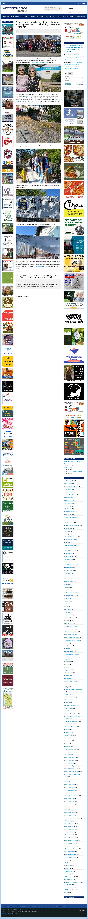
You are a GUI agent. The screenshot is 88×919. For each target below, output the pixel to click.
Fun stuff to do (68, 581)
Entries (4, 913)
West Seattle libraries (70, 807)
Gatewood (67, 590)
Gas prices (67, 587)
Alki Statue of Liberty (70, 500)
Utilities (67, 743)
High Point (67, 612)
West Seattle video (69, 851)
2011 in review (68, 483)
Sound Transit (68, 708)
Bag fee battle (68, 509)
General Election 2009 (70, 595)
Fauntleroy (67, 573)
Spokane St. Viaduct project (71, 721)
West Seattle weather (70, 854)
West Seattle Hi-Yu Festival (71, 796)
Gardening (67, 584)
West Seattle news (69, 812)
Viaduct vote (68, 746)
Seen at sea (67, 700)
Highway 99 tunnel (69, 618)
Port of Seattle (68, 673)
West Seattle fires (69, 787)
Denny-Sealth (68, 548)
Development (68, 553)
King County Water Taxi (71, 634)
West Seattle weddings (70, 857)
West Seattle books (69, 763)
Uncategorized (68, 741)
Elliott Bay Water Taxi (70, 565)
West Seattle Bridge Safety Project (73, 766)
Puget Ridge (68, 678)
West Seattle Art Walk (70, 757)
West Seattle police (69, 826)
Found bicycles (68, 576)
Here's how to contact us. (38, 909)
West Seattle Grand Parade (71, 793)
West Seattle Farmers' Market (72, 779)
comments (10, 913)
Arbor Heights (68, 506)
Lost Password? (79, 84)
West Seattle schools (70, 843)
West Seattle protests (70, 832)
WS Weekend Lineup (70, 890)
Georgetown (68, 601)
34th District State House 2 (71, 486)
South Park (67, 711)
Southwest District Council (71, 714)
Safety (66, 687)
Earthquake (68, 562)
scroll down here (40, 266)
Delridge (67, 542)
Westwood (67, 860)
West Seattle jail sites (70, 804)
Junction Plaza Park (70, 629)
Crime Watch (31, 16)
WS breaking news (69, 877)
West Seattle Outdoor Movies (72, 818)
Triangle (67, 738)
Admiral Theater (69, 492)
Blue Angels (68, 514)
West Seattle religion (70, 835)
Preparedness (68, 675)
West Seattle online (69, 815)
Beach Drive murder (70, 511)
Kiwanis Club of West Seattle (72, 637)
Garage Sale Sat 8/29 (68, 467)
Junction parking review (71, 626)
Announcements (69, 503)
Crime (66, 534)
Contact (25, 16)
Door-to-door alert (69, 556)
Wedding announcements (71, 752)
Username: (67, 76)
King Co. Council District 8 (71, 632)
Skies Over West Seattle (70, 705)
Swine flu (67, 729)
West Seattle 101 (69, 754)
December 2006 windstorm (71, 537)
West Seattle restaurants (71, 837)
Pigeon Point (68, 670)
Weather (72, 16)
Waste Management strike (71, 749)
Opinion (67, 664)
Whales (67, 863)
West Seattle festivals (70, 784)
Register (70, 73)
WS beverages (68, 874)
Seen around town (69, 697)
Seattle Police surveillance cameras (73, 689)
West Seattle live (69, 810)
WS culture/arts (69, 879)
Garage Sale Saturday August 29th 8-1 (73, 471)
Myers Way (67, 648)
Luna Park (67, 643)
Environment (68, 567)
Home (4, 16)
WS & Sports (68, 871)
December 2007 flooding (71, 539)
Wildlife (67, 868)
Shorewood (68, 702)
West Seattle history (70, 798)
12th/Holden (28, 96)
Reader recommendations (71, 681)
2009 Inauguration (69, 481)
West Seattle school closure (71, 840)
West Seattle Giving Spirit (71, 790)
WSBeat (67, 892)
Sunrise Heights (69, 724)
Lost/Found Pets (44, 16)
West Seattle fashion (70, 782)
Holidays (67, 620)
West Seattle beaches (70, 760)
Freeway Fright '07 (69, 579)
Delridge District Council (71, 545)
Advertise (9, 16)
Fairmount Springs (69, 570)
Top (16, 913)
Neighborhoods (69, 651)
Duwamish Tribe (69, 559)
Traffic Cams (65, 16)
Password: (67, 80)
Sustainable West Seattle (71, 727)
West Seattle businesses (70, 768)
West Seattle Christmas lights (72, 771)
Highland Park (68, 615)
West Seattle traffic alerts (71, 849)
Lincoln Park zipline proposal (72, 640)
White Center (68, 865)
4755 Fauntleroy (69, 489)
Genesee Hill (68, 598)
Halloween (67, 604)
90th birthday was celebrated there (38, 62)
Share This (18, 271)
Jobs (37, 16)
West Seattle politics (70, 829)
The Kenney (68, 732)
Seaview (67, 694)
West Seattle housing (70, 801)
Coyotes (67, 531)
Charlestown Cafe (69, 523)
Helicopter (67, 609)
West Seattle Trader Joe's (71, 846)
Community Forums (80, 16)
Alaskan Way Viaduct (70, 495)
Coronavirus (68, 528)
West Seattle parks (69, 821)
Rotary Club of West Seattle (71, 684)
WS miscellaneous (69, 887)
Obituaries (51, 16)
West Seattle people (69, 824)
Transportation (68, 735)
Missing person (69, 646)
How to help (68, 623)
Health (66, 606)
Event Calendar (17, 16)
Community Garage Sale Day (72, 525)
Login (66, 73)
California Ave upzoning (71, 517)
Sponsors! (58, 16)
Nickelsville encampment (71, 654)
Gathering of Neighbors (71, 592)
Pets (66, 667)
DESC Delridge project (70, 551)
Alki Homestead (69, 497)
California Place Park (70, 520)
